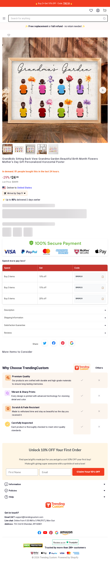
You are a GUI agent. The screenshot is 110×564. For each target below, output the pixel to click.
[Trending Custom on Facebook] (39, 533)
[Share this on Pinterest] (63, 343)
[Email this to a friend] (72, 343)
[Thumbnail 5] (53, 149)
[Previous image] (7, 90)
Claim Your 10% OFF (88, 471)
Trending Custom (48, 557)
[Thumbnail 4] (42, 149)
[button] (8, 34)
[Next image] (102, 90)
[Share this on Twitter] (45, 343)
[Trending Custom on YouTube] (45, 533)
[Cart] (105, 10)
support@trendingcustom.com (29, 517)
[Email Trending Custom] (56, 533)
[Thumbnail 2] (19, 149)
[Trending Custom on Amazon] (66, 533)
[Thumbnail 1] (7, 149)
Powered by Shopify (68, 557)
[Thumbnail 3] (30, 149)
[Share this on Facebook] (54, 343)
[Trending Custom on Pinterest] (51, 533)
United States (24, 187)
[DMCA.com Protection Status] (33, 546)
